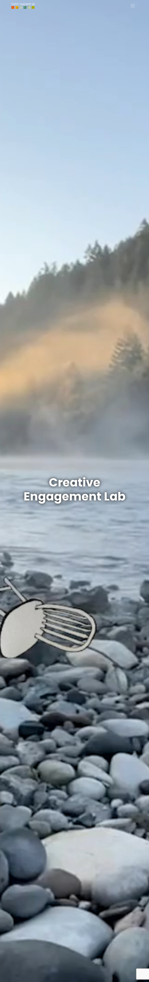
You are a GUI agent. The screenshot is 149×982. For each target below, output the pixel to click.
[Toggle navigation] (133, 5)
